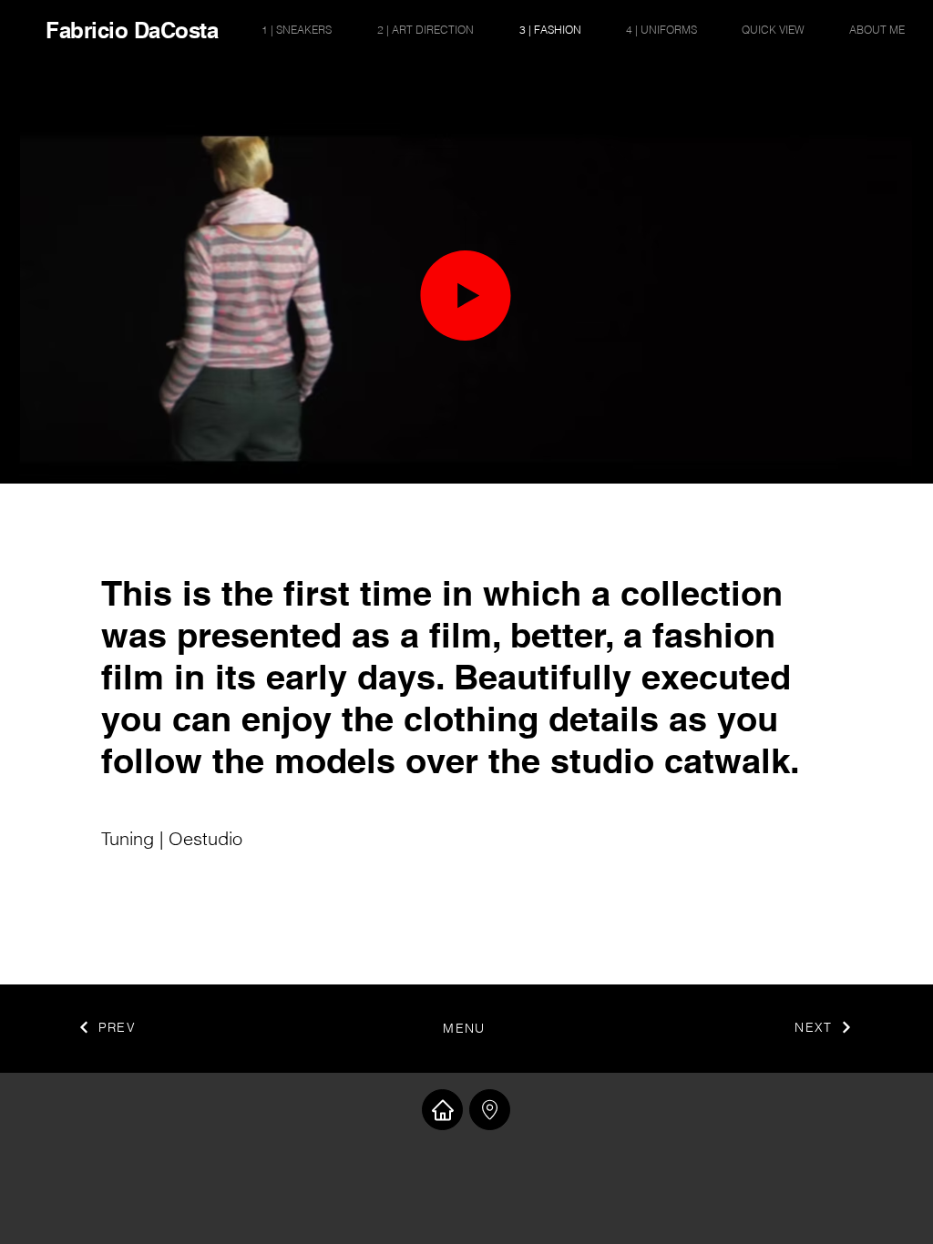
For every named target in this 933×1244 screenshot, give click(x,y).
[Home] (442, 1109)
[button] (889, 464)
